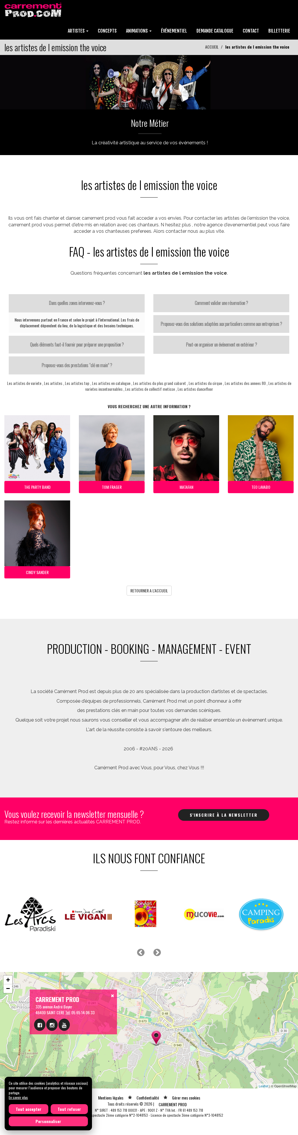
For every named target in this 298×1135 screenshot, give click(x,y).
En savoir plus (18, 1097)
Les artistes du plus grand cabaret (159, 383)
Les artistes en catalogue (111, 383)
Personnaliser (48, 1121)
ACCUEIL (212, 47)
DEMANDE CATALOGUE (214, 31)
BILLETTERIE (279, 31)
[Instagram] (52, 1025)
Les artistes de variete (24, 383)
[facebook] (39, 1025)
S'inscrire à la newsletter (224, 815)
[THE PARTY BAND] (149, 81)
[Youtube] (64, 1025)
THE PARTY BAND (37, 487)
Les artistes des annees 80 (245, 383)
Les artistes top (77, 383)
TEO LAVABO (260, 487)
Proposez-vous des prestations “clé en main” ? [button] (77, 365)
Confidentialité (147, 1098)
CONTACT (251, 31)
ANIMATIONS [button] (137, 31)
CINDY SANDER (37, 572)
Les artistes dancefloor (195, 389)
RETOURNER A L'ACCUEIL (149, 590)
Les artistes (53, 383)
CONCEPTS (107, 31)
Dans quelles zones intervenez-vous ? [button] (77, 302)
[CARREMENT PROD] (33, 9)
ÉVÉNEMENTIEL (174, 31)
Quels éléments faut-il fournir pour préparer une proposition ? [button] (77, 344)
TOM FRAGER (112, 487)
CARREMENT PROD (173, 1104)
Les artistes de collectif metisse (150, 389)
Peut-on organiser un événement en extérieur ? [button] (221, 344)
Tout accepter (28, 1109)
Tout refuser (69, 1109)
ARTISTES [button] (77, 31)
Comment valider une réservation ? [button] (221, 302)
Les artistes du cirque (205, 383)
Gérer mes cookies (186, 1098)
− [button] (8, 988)
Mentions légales (110, 1098)
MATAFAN (186, 487)
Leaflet (263, 1086)
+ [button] (8, 979)
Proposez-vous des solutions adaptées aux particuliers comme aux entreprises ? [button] (221, 323)
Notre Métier (150, 122)
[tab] (77, 303)
